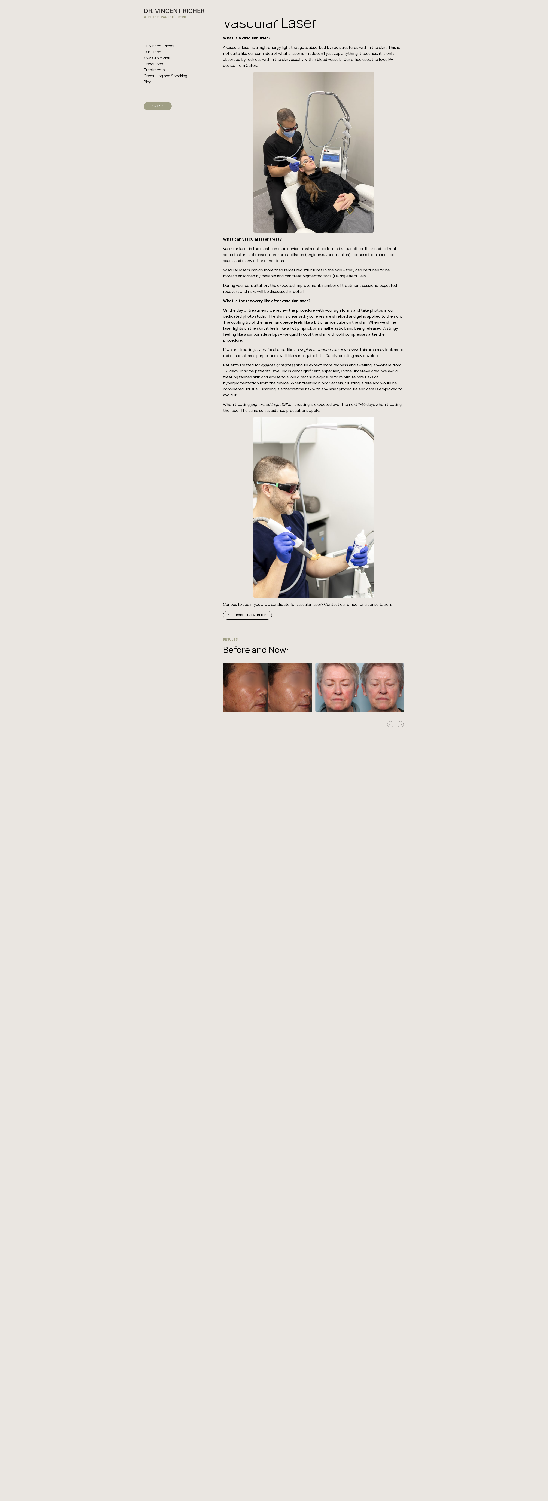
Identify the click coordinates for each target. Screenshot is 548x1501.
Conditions (153, 63)
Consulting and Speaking (165, 75)
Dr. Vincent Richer (159, 45)
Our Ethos (152, 51)
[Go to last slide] (390, 724)
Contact (158, 106)
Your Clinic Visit (157, 57)
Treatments (154, 69)
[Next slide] (401, 724)
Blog (147, 81)
